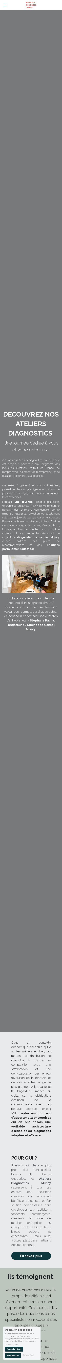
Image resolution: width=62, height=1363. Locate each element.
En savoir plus (31, 1256)
